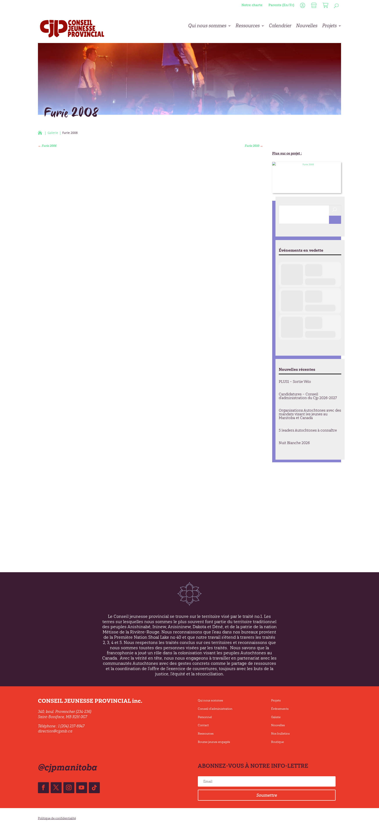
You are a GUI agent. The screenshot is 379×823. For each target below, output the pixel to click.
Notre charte (252, 5)
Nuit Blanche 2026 (294, 443)
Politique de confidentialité (57, 818)
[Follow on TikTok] (94, 787)
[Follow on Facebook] (43, 787)
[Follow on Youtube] (81, 787)
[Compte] (302, 6)
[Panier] (325, 6)
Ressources (248, 26)
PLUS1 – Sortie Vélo (295, 381)
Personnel (205, 717)
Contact (203, 725)
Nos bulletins (280, 733)
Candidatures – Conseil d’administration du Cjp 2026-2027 (308, 396)
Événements (280, 709)
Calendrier (280, 26)
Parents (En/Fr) (281, 5)
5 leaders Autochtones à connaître (308, 430)
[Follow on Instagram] (68, 787)
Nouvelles (306, 26)
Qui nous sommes (207, 26)
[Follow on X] (56, 787)
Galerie (276, 717)
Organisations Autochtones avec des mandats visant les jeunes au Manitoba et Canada (310, 414)
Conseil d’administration (215, 709)
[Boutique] (313, 6)
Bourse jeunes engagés (214, 742)
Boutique (277, 742)
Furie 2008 (284, 188)
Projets (329, 26)
